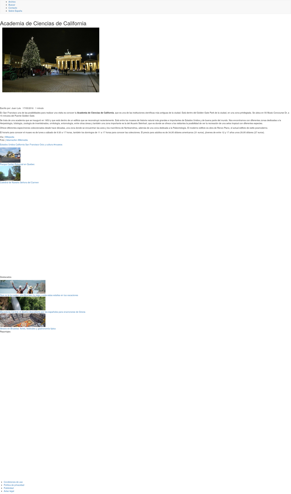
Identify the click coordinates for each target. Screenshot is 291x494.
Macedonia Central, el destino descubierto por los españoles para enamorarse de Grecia (42, 311)
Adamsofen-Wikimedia (17, 139)
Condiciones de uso (13, 481)
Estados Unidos (7, 144)
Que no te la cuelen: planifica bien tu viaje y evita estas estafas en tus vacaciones (39, 295)
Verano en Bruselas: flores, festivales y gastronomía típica (28, 328)
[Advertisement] (74, 99)
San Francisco (32, 144)
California (20, 144)
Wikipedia (9, 136)
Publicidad (9, 487)
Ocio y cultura (46, 144)
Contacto (12, 7)
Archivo (12, 1)
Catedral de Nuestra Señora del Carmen (19, 182)
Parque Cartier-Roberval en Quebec (17, 164)
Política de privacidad (14, 484)
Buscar (11, 4)
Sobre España (15, 10)
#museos (58, 144)
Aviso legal (9, 490)
